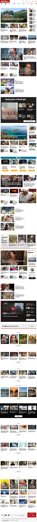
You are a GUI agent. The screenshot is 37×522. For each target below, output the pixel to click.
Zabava (33, 3)
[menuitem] (32, 1)
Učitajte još (18, 345)
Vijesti (2, 3)
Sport (6, 3)
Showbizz (11, 3)
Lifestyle (15, 3)
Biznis (29, 3)
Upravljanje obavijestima (6, 520)
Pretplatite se (32, 326)
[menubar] (32, 1)
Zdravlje (25, 3)
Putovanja (20, 3)
